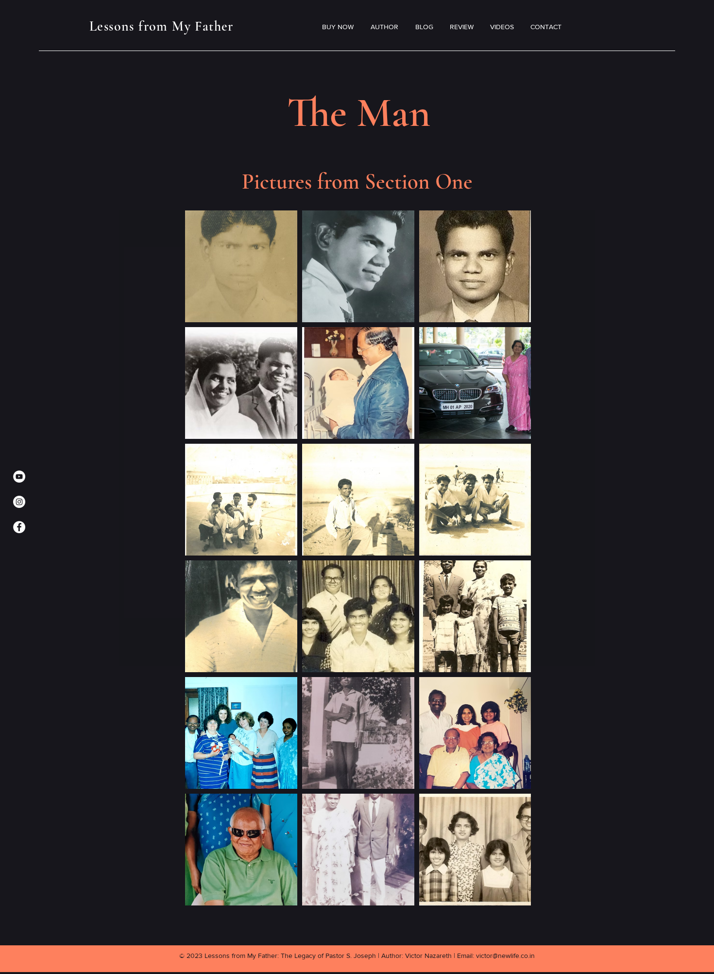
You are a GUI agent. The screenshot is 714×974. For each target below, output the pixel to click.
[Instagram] (19, 502)
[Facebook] (19, 527)
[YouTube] (19, 476)
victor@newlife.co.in (505, 955)
